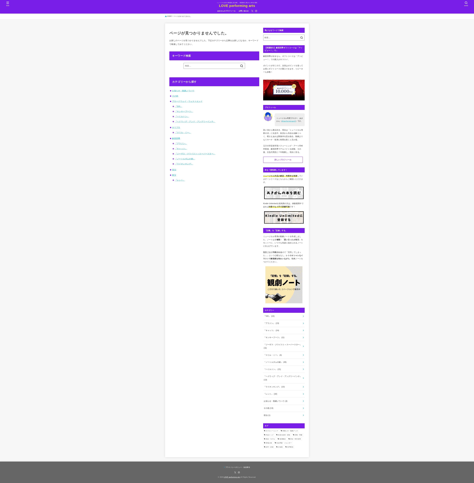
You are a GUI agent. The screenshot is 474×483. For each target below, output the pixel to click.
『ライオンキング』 (184, 164)
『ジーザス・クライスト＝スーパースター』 (195, 154)
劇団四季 (176, 138)
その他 (175, 96)
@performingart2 (289, 121)
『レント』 (180, 180)
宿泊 (174, 170)
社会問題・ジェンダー (284, 443)
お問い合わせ (244, 11)
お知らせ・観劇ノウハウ (183, 91)
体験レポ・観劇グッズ (290, 431)
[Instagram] (256, 11)
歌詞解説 (283, 439)
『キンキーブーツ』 (184, 111)
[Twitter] (252, 11)
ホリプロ (176, 127)
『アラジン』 (181, 143)
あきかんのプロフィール (226, 11)
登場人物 (269, 443)
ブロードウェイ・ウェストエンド (187, 101)
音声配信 (290, 447)
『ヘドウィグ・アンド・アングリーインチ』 (195, 121)
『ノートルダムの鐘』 (185, 159)
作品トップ (270, 435)
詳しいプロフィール (283, 160)
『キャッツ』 (181, 149)
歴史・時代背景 (295, 439)
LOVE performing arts (237, 6)
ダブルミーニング (272, 431)
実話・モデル (270, 439)
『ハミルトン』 (182, 116)
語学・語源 (270, 447)
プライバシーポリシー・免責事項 (237, 467)
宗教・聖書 (298, 435)
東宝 (174, 175)
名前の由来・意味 (284, 435)
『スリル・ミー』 (183, 132)
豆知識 (280, 447)
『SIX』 (178, 106)
